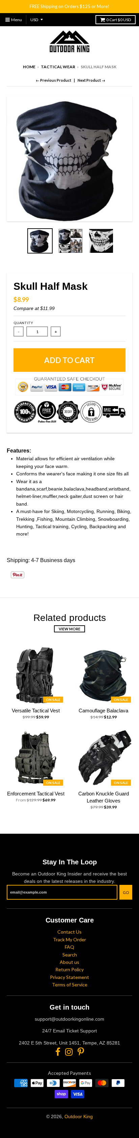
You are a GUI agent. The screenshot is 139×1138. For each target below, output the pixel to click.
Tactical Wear (58, 66)
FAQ (69, 947)
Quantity (23, 323)
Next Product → (91, 80)
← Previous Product (53, 80)
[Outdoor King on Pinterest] (81, 1052)
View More (69, 629)
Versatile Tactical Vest (36, 710)
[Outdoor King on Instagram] (69, 1052)
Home (29, 66)
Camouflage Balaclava (103, 710)
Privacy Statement (69, 977)
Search (69, 954)
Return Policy (69, 969)
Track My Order (69, 939)
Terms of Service (69, 984)
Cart (118, 19)
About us (69, 962)
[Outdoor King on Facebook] (57, 1052)
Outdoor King (78, 1116)
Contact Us (69, 932)
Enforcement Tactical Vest (35, 793)
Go (126, 892)
